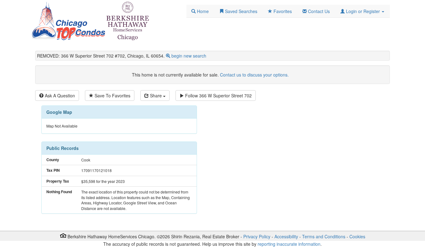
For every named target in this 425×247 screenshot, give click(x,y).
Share (156, 95)
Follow (218, 95)
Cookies (357, 236)
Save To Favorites (111, 95)
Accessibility (286, 236)
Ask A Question (59, 95)
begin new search (188, 56)
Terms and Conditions (323, 236)
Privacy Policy (256, 236)
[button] (362, 11)
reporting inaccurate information (289, 244)
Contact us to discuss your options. (254, 75)
